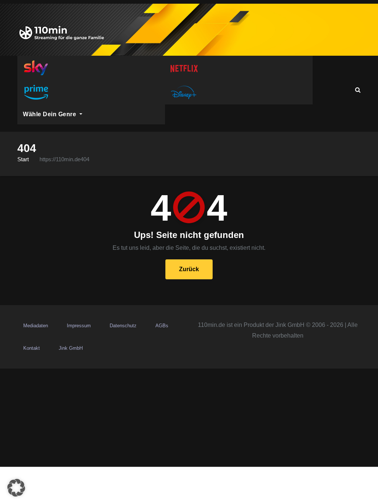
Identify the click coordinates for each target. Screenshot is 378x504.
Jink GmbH (71, 348)
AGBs (161, 325)
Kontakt (31, 348)
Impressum (79, 325)
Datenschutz (123, 325)
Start (23, 159)
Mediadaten (35, 325)
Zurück (189, 269)
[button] (358, 90)
